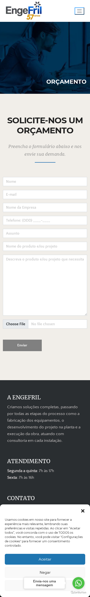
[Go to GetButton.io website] (78, 592)
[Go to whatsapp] (78, 583)
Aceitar (45, 559)
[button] (82, 510)
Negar (45, 572)
